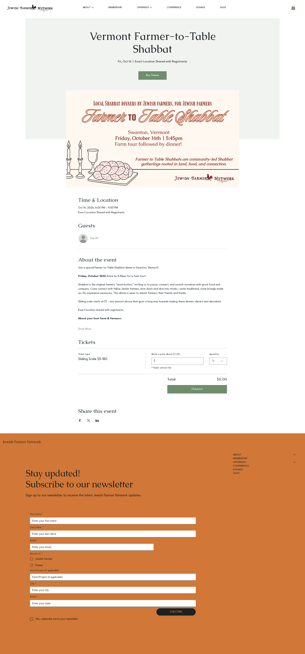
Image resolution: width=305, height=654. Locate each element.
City (33, 584)
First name (36, 514)
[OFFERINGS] (294, 462)
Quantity (214, 354)
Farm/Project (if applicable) (44, 570)
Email (34, 540)
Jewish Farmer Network (22, 442)
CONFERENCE (241, 466)
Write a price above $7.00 (165, 354)
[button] (293, 7)
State (34, 597)
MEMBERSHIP (240, 458)
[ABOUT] (294, 455)
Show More (84, 329)
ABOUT (237, 454)
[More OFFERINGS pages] (151, 7)
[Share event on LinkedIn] (97, 420)
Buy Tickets (152, 75)
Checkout (197, 389)
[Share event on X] (88, 420)
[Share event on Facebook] (80, 420)
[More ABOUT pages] (92, 7)
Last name (36, 527)
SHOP (236, 473)
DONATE (238, 469)
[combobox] (218, 361)
